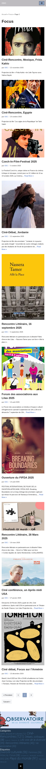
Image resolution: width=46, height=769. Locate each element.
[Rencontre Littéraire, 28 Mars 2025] (23, 516)
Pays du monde (24, 758)
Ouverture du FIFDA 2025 (18, 477)
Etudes (7, 740)
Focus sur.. (15, 740)
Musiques (40, 755)
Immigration (24, 755)
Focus (10, 14)
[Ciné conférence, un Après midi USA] (23, 572)
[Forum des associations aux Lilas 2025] (23, 368)
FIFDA (4, 755)
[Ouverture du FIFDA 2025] (23, 445)
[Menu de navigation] (41, 3)
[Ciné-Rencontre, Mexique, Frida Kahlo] (23, 41)
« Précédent (7, 695)
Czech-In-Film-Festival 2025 (19, 161)
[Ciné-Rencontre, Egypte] (23, 94)
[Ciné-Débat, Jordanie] (23, 204)
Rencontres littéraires (19, 743)
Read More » (29, 176)
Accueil (4, 14)
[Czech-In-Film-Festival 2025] (23, 143)
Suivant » (6, 702)
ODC (6, 67)
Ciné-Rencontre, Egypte (17, 112)
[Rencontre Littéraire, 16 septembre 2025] (23, 287)
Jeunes (32, 755)
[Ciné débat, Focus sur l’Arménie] (23, 639)
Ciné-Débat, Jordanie (15, 232)
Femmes (34, 752)
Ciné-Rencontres (17, 734)
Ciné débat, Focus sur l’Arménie (22, 669)
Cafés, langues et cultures (13, 734)
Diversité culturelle (13, 752)
